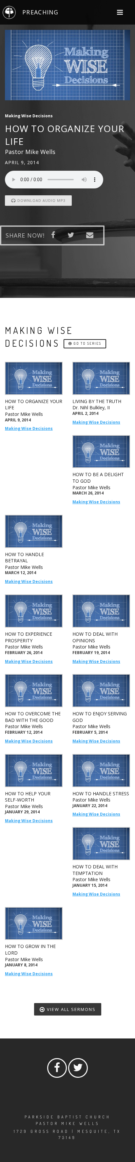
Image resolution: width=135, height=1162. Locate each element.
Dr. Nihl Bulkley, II (91, 407)
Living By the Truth (96, 401)
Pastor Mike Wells (24, 414)
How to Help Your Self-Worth (27, 796)
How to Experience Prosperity (28, 637)
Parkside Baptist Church (68, 1116)
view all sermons (70, 1009)
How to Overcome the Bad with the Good (33, 716)
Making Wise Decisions (29, 428)
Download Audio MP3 (41, 200)
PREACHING (40, 12)
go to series (86, 343)
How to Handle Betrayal (24, 557)
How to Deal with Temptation (95, 869)
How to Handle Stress (100, 793)
